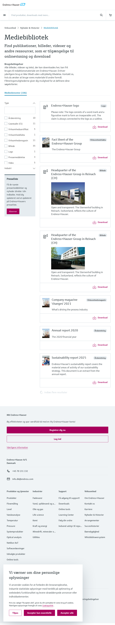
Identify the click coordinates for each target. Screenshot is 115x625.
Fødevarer (37, 498)
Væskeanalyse (13, 514)
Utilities (36, 537)
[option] (19, 118)
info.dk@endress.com (22, 479)
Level (9, 509)
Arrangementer (92, 520)
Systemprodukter (15, 531)
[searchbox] (19, 110)
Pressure (11, 526)
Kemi (35, 520)
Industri (8, 168)
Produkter (11, 498)
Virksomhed (10, 27)
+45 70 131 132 (20, 471)
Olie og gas (38, 509)
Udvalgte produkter (16, 554)
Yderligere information (17, 447)
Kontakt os (90, 503)
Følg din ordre (65, 520)
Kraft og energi (40, 526)
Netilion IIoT (12, 542)
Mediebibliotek (51, 27)
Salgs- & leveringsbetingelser (85, 599)
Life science (38, 514)
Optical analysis (14, 537)
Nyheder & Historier (29, 27)
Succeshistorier (92, 526)
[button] (57, 430)
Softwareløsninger (15, 548)
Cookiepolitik (47, 605)
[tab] (15, 93)
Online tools (12, 559)
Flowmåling (12, 503)
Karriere (88, 509)
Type (6, 103)
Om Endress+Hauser (94, 498)
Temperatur (12, 520)
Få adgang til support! (69, 498)
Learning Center (66, 514)
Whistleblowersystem (95, 537)
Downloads (64, 503)
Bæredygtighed (92, 531)
